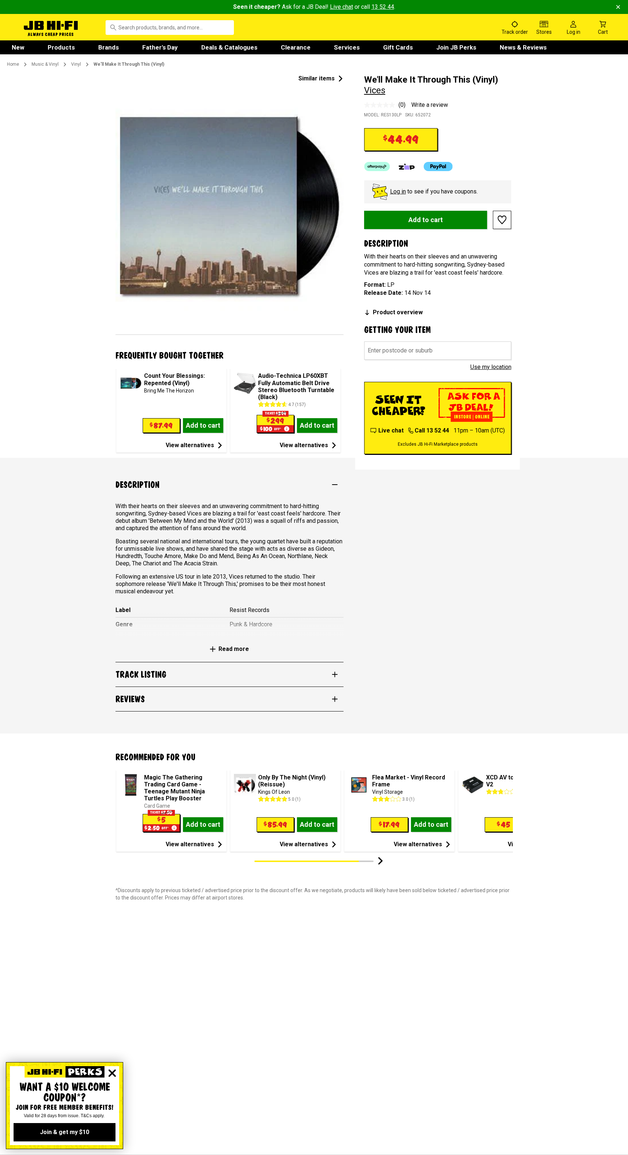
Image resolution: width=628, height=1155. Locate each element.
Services (347, 47)
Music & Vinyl (45, 64)
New (18, 47)
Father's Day (160, 47)
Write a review (429, 104)
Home (13, 64)
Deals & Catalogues (229, 47)
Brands (108, 47)
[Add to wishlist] (502, 220)
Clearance (296, 47)
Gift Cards (398, 47)
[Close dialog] (112, 1073)
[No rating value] (381, 105)
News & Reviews (523, 47)
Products (61, 47)
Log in (398, 191)
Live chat (341, 6)
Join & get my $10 (64, 1132)
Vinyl (76, 64)
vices (374, 90)
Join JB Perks (456, 47)
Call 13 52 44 (432, 430)
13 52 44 (382, 6)
